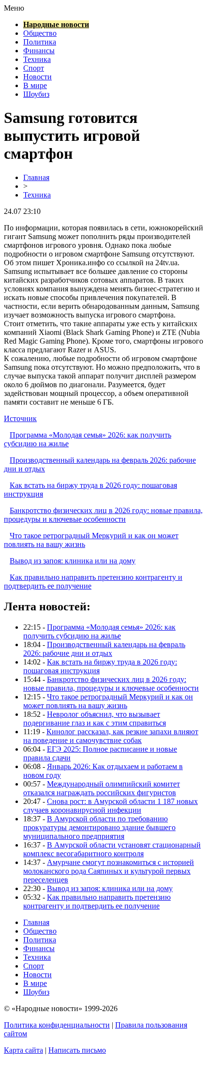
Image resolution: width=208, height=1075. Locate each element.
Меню (14, 8)
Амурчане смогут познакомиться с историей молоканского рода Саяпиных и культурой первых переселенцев (108, 871)
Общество (40, 33)
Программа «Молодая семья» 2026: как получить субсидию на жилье (99, 631)
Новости (37, 77)
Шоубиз (36, 94)
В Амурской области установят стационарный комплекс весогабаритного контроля (112, 849)
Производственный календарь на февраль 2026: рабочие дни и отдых (104, 648)
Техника (37, 59)
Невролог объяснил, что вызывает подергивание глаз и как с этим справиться (94, 718)
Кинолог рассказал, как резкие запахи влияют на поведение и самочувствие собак (110, 735)
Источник (20, 418)
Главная (36, 177)
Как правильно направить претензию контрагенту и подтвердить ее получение (97, 901)
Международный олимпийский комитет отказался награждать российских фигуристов (101, 788)
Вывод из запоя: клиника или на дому (72, 561)
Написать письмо (77, 1050)
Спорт (33, 68)
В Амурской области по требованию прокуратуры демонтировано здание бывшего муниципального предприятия (99, 827)
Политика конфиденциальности (57, 1025)
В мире (35, 85)
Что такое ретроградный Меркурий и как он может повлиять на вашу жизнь (108, 701)
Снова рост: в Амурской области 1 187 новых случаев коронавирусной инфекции (110, 805)
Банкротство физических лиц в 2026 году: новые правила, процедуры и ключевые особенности (103, 514)
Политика (39, 42)
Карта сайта (23, 1050)
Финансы (39, 50)
